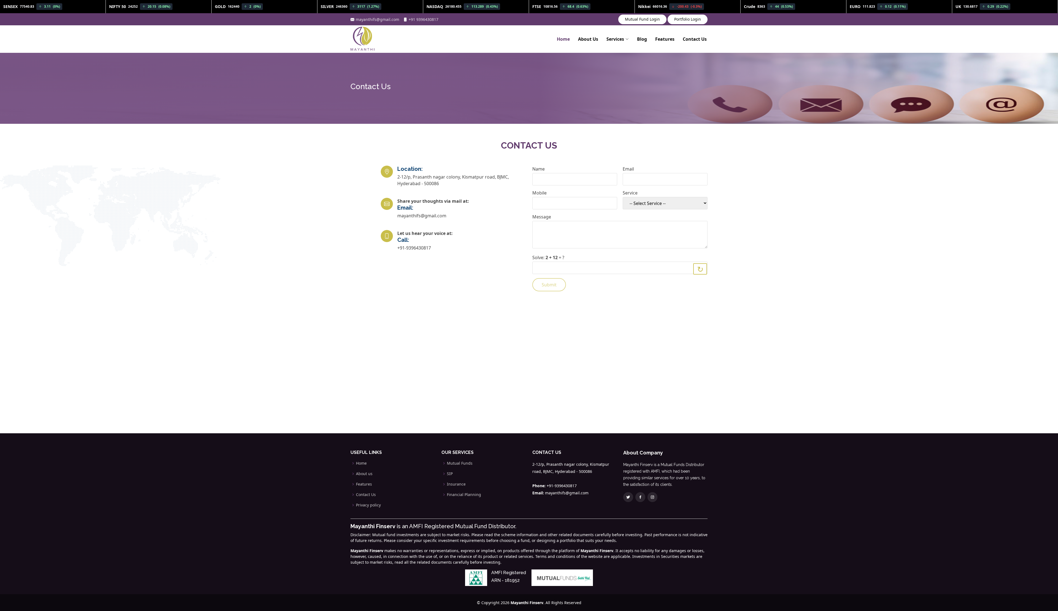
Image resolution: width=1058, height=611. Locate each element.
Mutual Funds (460, 463)
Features (664, 39)
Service (630, 193)
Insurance (456, 484)
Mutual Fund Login (642, 19)
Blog (642, 39)
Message (541, 217)
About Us (588, 39)
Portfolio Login (687, 19)
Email (628, 169)
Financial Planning (464, 495)
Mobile (539, 193)
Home (563, 39)
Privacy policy (368, 505)
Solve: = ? (548, 257)
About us (364, 474)
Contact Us (695, 39)
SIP (450, 474)
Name (538, 169)
